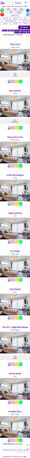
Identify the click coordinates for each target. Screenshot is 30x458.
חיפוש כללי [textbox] (18, 3)
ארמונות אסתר (15, 213)
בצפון (21, 9)
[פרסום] (2, 10)
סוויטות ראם (15, 90)
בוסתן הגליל (23, 32)
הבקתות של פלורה (15, 175)
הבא (27, 35)
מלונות (4, 6)
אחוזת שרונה (15, 373)
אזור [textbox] (25, 18)
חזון (9, 30)
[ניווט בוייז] (9, 81)
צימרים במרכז (20, 449)
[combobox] (13, 3)
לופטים (9, 6)
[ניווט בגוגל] (13, 81)
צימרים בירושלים (6, 449)
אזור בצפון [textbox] (15, 18)
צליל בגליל (15, 44)
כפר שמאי (27, 30)
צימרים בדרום (14, 449)
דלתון (22, 30)
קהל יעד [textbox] (15, 23)
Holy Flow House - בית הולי (15, 327)
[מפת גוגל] (17, 81)
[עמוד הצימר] (20, 81)
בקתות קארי (15, 289)
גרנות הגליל (17, 30)
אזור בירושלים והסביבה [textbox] (10, 21)
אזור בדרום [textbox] (25, 21)
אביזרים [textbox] (5, 23)
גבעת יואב (17, 32)
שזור (12, 30)
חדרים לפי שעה (19, 6)
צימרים (25, 6)
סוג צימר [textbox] (25, 23)
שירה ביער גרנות (15, 137)
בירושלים (19, 12)
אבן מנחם (4, 30)
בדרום (8, 9)
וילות (13, 6)
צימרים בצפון (26, 449)
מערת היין (15, 251)
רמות (28, 32)
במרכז (15, 9)
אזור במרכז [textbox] (5, 18)
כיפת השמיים (15, 411)
